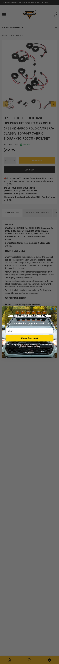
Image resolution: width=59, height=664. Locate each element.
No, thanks (29, 352)
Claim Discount (29, 338)
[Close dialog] (53, 309)
